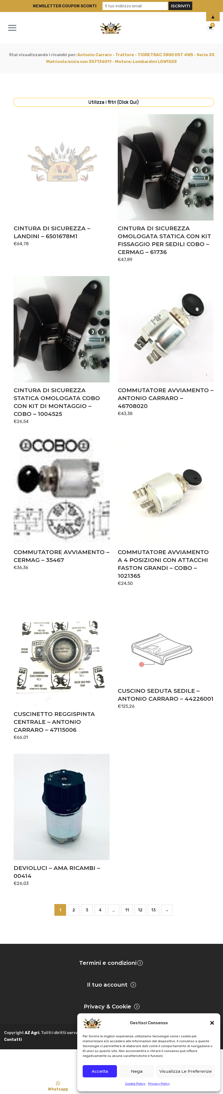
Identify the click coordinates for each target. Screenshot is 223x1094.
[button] (212, 1023)
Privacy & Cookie (107, 1006)
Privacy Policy (159, 1084)
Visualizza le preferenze (185, 1071)
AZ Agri (32, 1032)
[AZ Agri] (111, 27)
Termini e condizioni (108, 963)
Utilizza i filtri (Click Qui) (113, 102)
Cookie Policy (135, 1084)
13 (153, 910)
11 (127, 910)
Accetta (100, 1071)
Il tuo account (107, 984)
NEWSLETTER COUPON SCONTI (65, 6)
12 (140, 910)
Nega (137, 1071)
